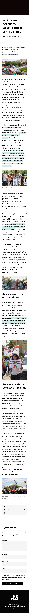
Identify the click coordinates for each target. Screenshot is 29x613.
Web (3, 568)
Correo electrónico (7, 561)
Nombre (4, 554)
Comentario (6, 540)
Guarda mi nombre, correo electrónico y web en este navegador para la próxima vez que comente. (13, 577)
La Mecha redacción (13, 36)
